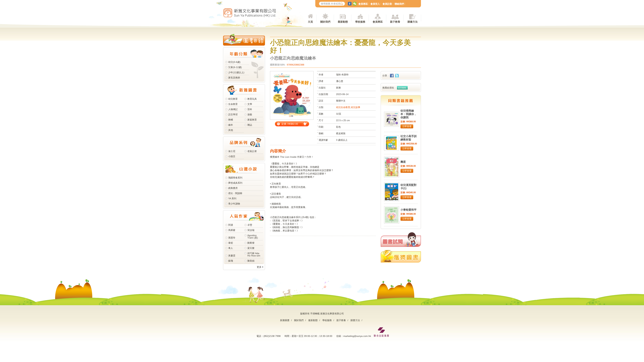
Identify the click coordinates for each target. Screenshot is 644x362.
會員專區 (363, 4)
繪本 (230, 125)
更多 (259, 267)
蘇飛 (230, 260)
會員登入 (375, 4)
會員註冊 (387, 4)
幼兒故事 (355, 107)
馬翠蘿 (231, 230)
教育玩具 (252, 99)
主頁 (310, 21)
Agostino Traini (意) (252, 236)
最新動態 (313, 320)
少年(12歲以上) (236, 72)
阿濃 (230, 225)
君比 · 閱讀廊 (235, 193)
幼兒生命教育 (343, 107)
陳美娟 (250, 260)
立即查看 (407, 126)
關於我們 (299, 320)
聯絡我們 (399, 4)
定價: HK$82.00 (289, 124)
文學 (249, 104)
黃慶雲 (231, 255)
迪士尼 (231, 151)
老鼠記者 (252, 151)
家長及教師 (234, 77)
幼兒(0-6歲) (234, 62)
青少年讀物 (234, 203)
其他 (230, 130)
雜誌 (249, 125)
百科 (249, 109)
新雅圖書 (284, 320)
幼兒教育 (233, 99)
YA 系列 (232, 198)
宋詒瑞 (250, 230)
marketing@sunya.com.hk (357, 336)
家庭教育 (252, 119)
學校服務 (360, 21)
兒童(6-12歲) (235, 67)
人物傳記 (233, 109)
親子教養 (341, 320)
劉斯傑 (250, 243)
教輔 (230, 119)
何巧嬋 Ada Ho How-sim (253, 254)
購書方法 (355, 320)
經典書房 (233, 188)
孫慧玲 (231, 237)
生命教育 (233, 104)
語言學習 (233, 114)
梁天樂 (250, 248)
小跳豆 (231, 156)
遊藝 (249, 114)
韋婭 (230, 243)
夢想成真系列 (235, 183)
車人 (230, 248)
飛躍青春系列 (235, 177)
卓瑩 (249, 225)
